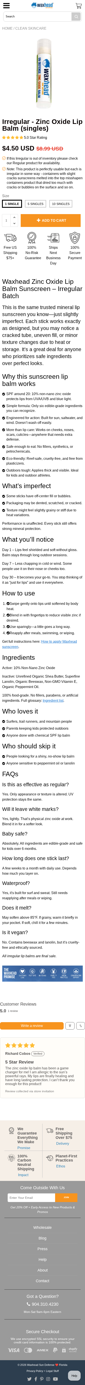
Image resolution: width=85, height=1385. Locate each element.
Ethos (60, 1166)
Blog (42, 1238)
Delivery (62, 1143)
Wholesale (42, 1227)
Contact (42, 1281)
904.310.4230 (45, 1304)
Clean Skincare (30, 28)
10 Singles (61, 204)
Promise (23, 1148)
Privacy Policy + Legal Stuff (43, 1371)
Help (43, 1259)
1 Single (12, 204)
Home (7, 28)
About (42, 1270)
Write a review (32, 1026)
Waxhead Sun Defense (40, 1364)
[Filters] (70, 1026)
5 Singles (35, 204)
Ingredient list (53, 700)
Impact (22, 1175)
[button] (13, 137)
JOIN (66, 1197)
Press (42, 1249)
